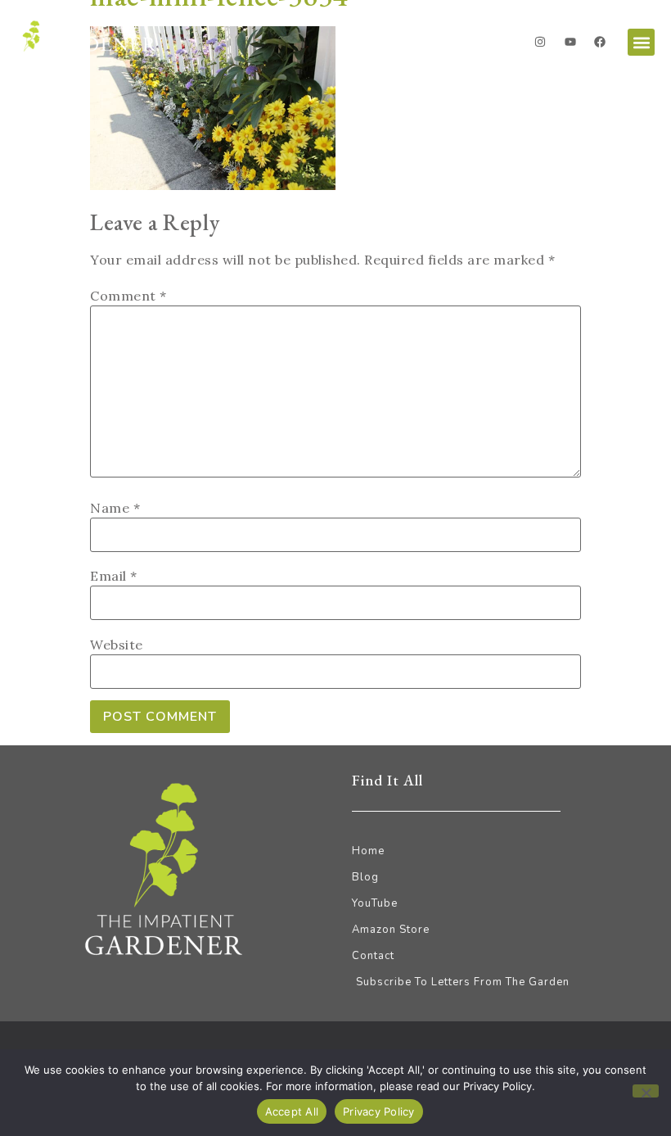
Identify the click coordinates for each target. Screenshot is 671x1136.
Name (115, 507)
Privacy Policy (379, 1111)
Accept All (292, 1111)
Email (113, 575)
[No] (646, 1091)
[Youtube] (570, 41)
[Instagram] (540, 41)
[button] (641, 42)
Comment (128, 295)
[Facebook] (599, 41)
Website (116, 644)
